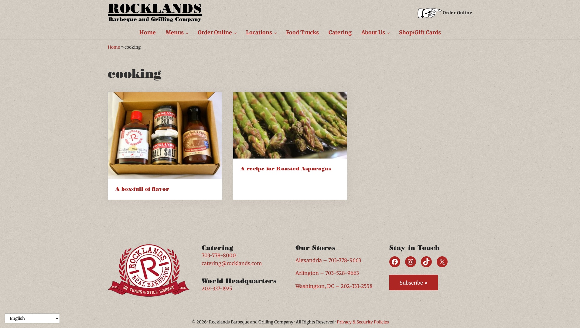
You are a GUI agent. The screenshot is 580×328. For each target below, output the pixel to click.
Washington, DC (314, 286)
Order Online (457, 12)
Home (114, 47)
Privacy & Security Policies (363, 322)
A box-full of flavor (142, 189)
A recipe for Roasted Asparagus (286, 169)
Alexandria (308, 260)
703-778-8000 (219, 255)
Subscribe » (414, 283)
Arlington (307, 273)
